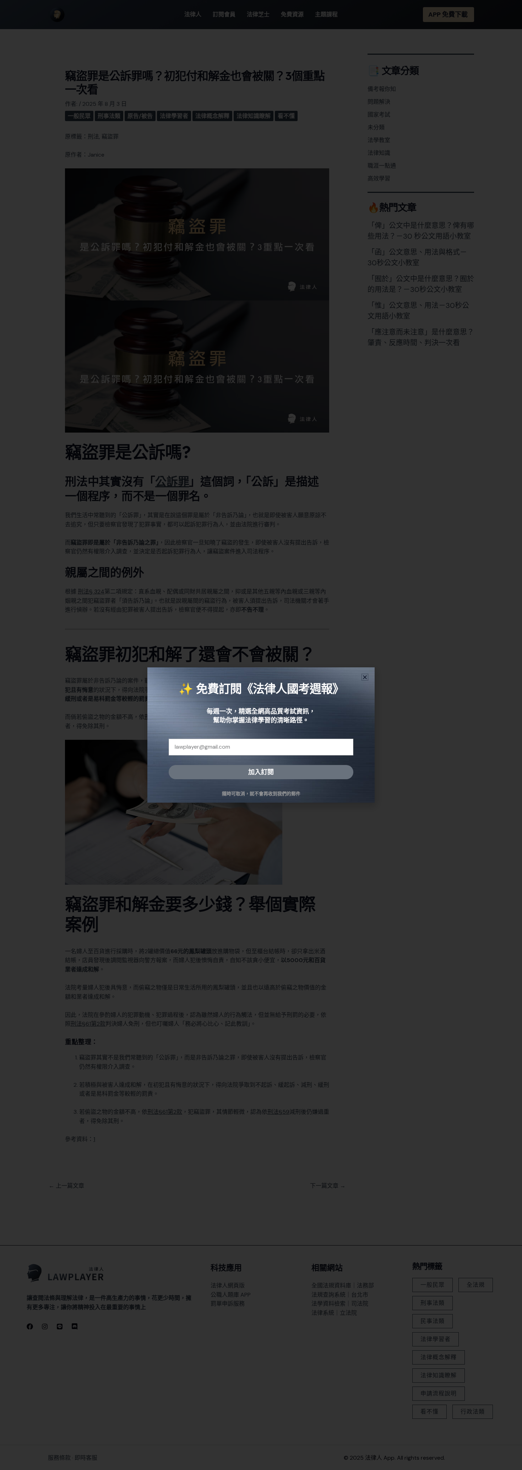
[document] (261, 735)
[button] (365, 677)
